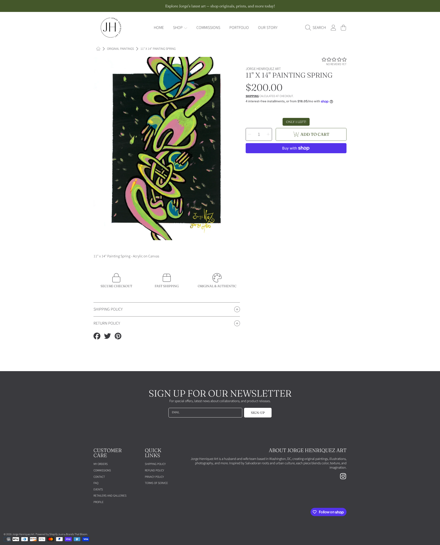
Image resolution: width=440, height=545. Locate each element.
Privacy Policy (154, 477)
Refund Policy (154, 470)
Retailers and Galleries (110, 496)
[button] (316, 28)
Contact (99, 477)
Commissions (102, 470)
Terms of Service (156, 483)
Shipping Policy (155, 464)
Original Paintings (120, 49)
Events (98, 489)
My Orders (101, 464)
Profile (99, 502)
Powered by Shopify (47, 534)
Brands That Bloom (76, 534)
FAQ (96, 483)
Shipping (252, 96)
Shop (178, 28)
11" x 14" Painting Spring (158, 49)
